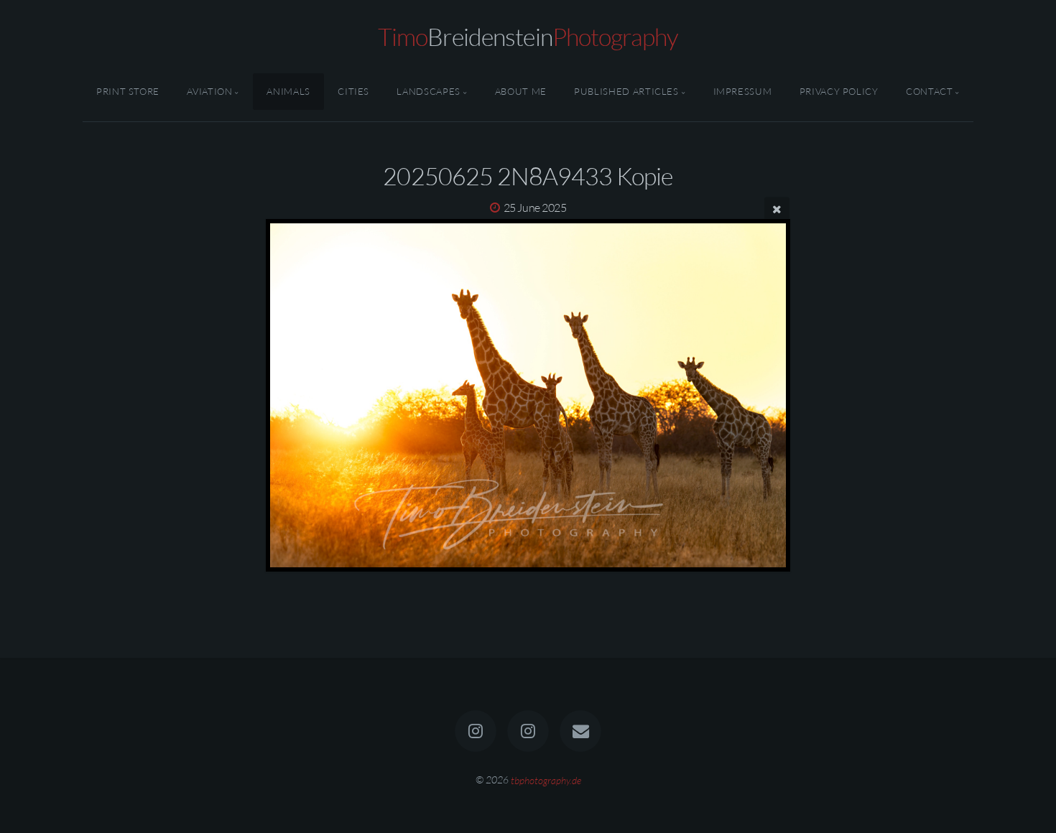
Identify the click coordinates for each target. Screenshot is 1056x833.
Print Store (127, 91)
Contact (929, 91)
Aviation (209, 91)
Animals (288, 91)
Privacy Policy (839, 91)
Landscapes (428, 91)
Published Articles (626, 91)
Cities (353, 91)
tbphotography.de (546, 779)
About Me (521, 91)
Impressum (742, 91)
